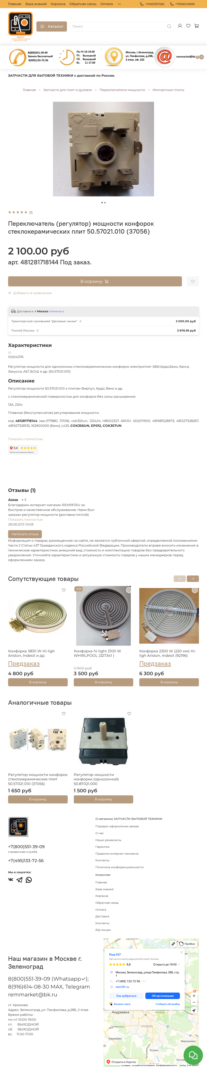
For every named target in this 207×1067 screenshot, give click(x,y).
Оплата (106, 4)
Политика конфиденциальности (119, 867)
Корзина (58, 4)
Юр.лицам (103, 930)
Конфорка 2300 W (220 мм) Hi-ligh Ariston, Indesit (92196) (167, 653)
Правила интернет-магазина (116, 853)
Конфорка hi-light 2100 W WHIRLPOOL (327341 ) (97, 653)
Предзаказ (24, 663)
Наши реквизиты (108, 840)
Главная (14, 4)
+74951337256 (154, 4)
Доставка (102, 916)
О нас (99, 833)
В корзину (37, 682)
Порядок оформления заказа (117, 826)
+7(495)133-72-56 (26, 860)
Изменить (57, 311)
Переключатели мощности (122, 90)
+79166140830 (185, 4)
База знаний (36, 4)
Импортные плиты (168, 90)
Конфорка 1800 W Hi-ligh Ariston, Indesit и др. (31, 653)
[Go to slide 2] (105, 202)
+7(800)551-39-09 (26, 846)
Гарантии (102, 847)
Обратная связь (82, 4)
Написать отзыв (25, 534)
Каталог (55, 26)
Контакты (102, 860)
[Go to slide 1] (102, 202)
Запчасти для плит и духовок (67, 90)
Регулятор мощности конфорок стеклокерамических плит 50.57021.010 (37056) (38, 779)
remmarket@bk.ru (32, 994)
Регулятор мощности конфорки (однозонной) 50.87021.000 (96, 779)
